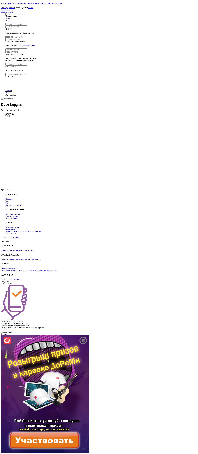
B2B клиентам (11, 218)
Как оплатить (11, 234)
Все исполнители (8, 10)
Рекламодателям (12, 216)
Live (7, 201)
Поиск (30, 8)
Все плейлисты (7, 12)
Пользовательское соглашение (23, 45)
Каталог (12, 8)
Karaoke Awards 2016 (14, 205)
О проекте (10, 199)
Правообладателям (13, 214)
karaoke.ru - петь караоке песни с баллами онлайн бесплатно (31, 3)
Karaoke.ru (17, 237)
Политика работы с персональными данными (23, 231)
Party (7, 203)
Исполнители (11, 93)
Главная (9, 91)
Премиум (4, 8)
